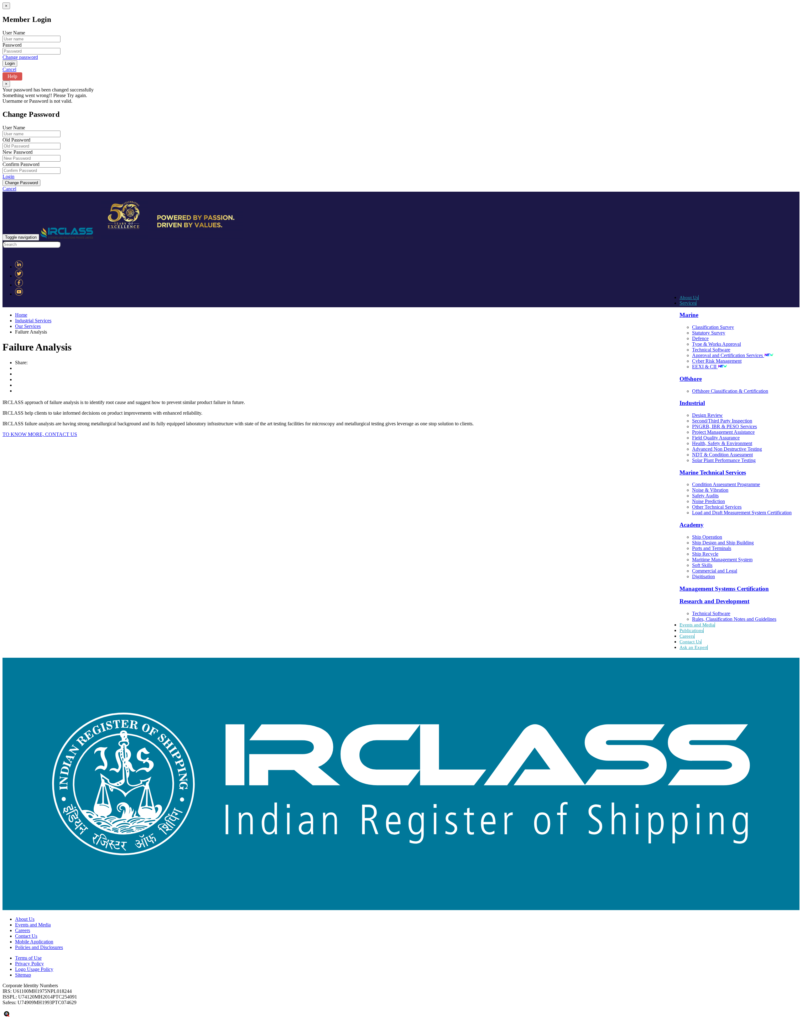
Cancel (9, 69)
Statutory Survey (708, 332)
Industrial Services (33, 320)
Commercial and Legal (714, 570)
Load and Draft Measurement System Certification (742, 512)
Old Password (16, 140)
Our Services (28, 326)
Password (12, 45)
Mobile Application (34, 941)
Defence (700, 338)
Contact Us (690, 641)
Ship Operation (707, 537)
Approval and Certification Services (728, 355)
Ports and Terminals (711, 548)
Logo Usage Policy (34, 969)
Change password (20, 57)
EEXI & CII (705, 366)
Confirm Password (21, 164)
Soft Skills (702, 565)
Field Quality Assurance (716, 437)
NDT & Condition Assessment (722, 454)
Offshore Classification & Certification (730, 391)
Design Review (707, 415)
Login (8, 176)
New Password (18, 152)
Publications (691, 630)
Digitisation (703, 576)
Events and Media (697, 624)
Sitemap (23, 975)
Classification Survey (713, 327)
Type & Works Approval (716, 344)
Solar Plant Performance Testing (724, 460)
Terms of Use (28, 958)
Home (21, 315)
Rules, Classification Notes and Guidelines (734, 619)
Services (688, 303)
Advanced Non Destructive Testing (727, 449)
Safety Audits (705, 495)
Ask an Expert (693, 647)
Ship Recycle (705, 554)
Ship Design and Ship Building (723, 542)
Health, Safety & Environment (722, 443)
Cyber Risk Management (717, 361)
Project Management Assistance (723, 432)
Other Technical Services (717, 507)
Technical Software (711, 349)
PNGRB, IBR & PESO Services (724, 426)
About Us (689, 297)
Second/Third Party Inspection (722, 420)
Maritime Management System (722, 559)
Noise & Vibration (710, 490)
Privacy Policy (29, 963)
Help (12, 76)
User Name (14, 32)
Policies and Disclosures (39, 947)
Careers (687, 636)
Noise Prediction (708, 501)
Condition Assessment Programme (726, 484)
